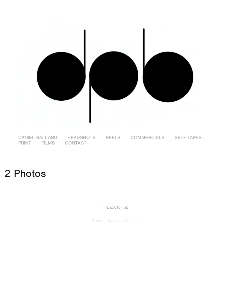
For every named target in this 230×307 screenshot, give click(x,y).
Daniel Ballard (37, 137)
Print (24, 143)
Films (48, 143)
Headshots (81, 137)
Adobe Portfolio (125, 221)
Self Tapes (188, 137)
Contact (76, 143)
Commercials (147, 137)
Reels (113, 137)
